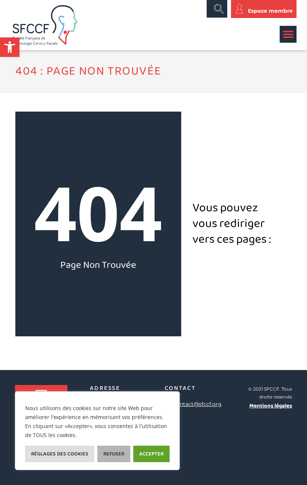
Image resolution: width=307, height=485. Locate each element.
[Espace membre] (239, 8)
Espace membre (270, 10)
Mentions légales (270, 405)
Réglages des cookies (59, 454)
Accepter (151, 454)
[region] (97, 430)
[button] (9, 47)
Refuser (113, 454)
